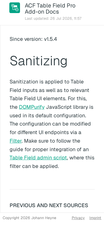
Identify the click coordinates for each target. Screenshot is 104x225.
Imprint (95, 217)
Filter (16, 141)
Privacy (78, 217)
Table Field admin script (38, 157)
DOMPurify (32, 107)
